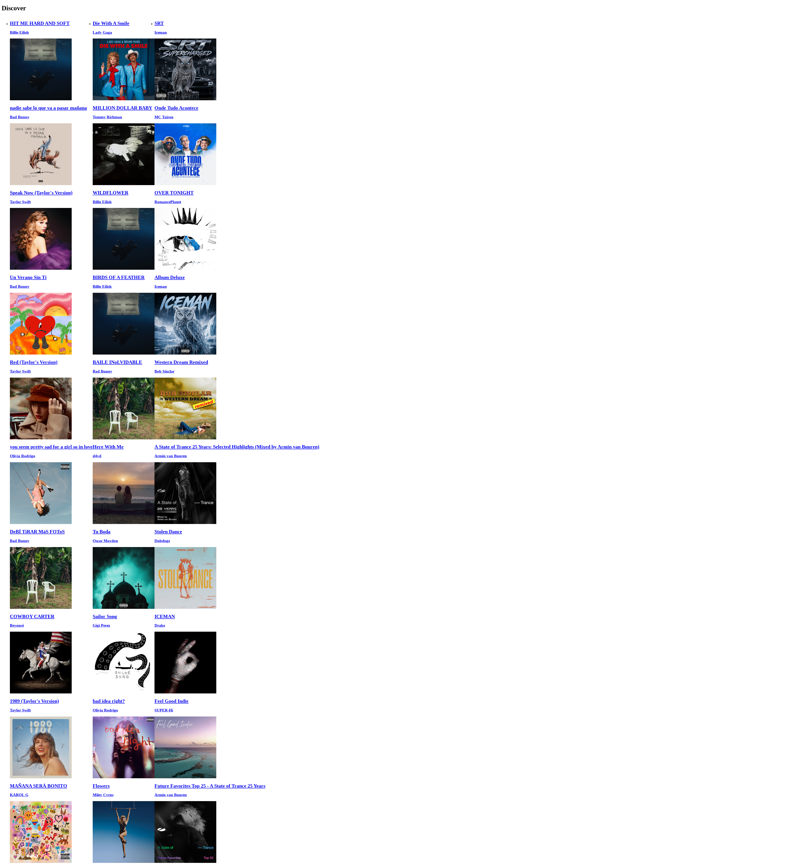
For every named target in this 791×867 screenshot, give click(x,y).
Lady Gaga (102, 32)
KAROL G (19, 795)
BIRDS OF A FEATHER (119, 277)
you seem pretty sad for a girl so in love (51, 446)
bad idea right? (109, 701)
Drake (159, 625)
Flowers (101, 786)
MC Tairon (163, 117)
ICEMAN (164, 616)
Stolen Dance (168, 531)
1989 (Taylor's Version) (34, 701)
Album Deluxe (169, 277)
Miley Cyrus (103, 795)
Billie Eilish (19, 32)
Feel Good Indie (171, 701)
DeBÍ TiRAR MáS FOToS (37, 531)
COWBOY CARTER (32, 616)
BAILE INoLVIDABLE (117, 362)
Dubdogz (162, 541)
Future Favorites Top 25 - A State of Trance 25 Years (209, 786)
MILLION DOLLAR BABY (122, 108)
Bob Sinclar (164, 371)
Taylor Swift (20, 202)
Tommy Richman (107, 117)
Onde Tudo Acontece (176, 108)
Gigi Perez (101, 625)
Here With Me (108, 446)
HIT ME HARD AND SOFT (40, 23)
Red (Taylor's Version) (33, 362)
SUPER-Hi (163, 710)
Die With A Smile (111, 23)
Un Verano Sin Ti (28, 277)
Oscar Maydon (105, 541)
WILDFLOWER (110, 192)
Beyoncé (17, 625)
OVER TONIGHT (174, 192)
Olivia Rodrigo (22, 456)
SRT (159, 23)
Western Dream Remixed (181, 362)
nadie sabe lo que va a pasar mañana (48, 108)
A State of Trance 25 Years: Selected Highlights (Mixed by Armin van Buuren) (236, 446)
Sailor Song (105, 616)
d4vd (97, 456)
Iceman (160, 32)
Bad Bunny (19, 117)
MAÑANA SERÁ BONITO (38, 786)
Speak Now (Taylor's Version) (41, 192)
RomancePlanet (167, 202)
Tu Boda (101, 531)
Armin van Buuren (170, 456)
